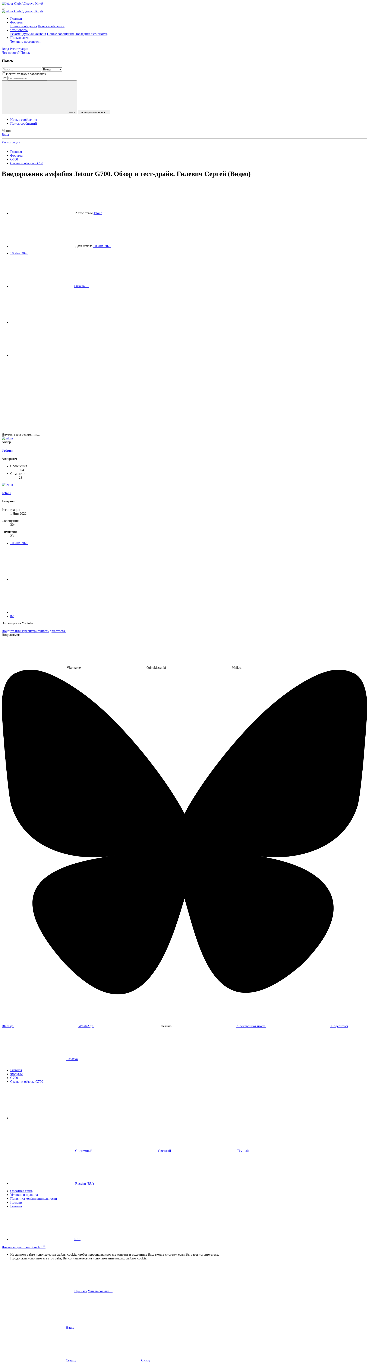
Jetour (98, 213)
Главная (16, 18)
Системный (83, 1151)
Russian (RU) (84, 1183)
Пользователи (20, 37)
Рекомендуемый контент (28, 34)
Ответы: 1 (81, 286)
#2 (12, 616)
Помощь (16, 1202)
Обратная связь (21, 1191)
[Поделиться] (42, 322)
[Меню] (3, 8)
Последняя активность (91, 34)
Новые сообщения (23, 26)
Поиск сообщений (51, 26)
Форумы (16, 22)
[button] (42, 1118)
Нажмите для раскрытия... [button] (21, 434)
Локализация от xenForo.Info (23, 1247)
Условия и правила (24, 1194)
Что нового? (19, 30)
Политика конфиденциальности (33, 1198)
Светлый (164, 1151)
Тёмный (242, 1151)
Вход (5, 134)
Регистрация (11, 142)
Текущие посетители (25, 41)
